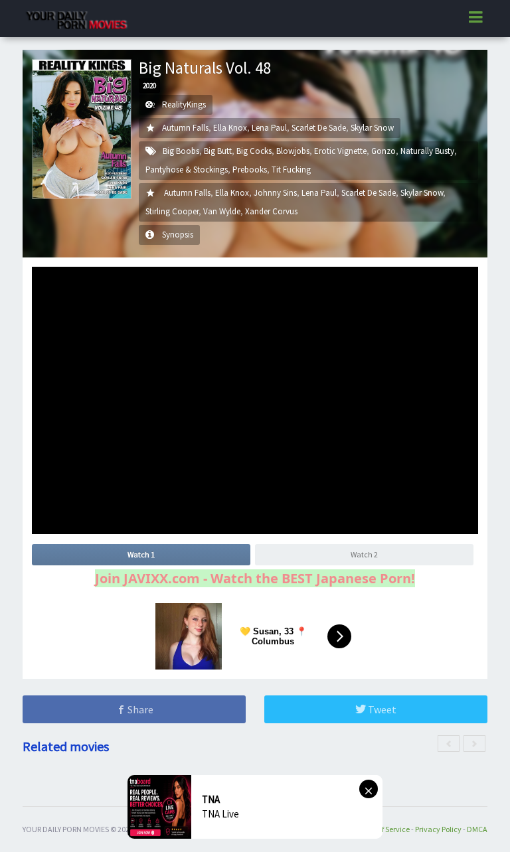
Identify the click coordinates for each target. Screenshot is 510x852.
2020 (149, 85)
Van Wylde (221, 211)
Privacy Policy (438, 829)
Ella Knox (230, 127)
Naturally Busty (427, 151)
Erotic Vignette (340, 151)
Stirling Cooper (172, 211)
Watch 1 (141, 554)
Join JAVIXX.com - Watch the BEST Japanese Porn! (255, 578)
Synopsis (177, 234)
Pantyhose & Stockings (186, 169)
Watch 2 (364, 554)
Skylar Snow (372, 127)
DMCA (477, 829)
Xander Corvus (271, 211)
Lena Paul (269, 127)
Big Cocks (254, 151)
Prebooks (249, 169)
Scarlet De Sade (319, 127)
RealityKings (184, 104)
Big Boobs (181, 151)
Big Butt (218, 151)
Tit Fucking (291, 169)
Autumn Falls (185, 127)
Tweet (381, 709)
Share (139, 709)
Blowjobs (292, 151)
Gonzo (383, 151)
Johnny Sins (275, 192)
